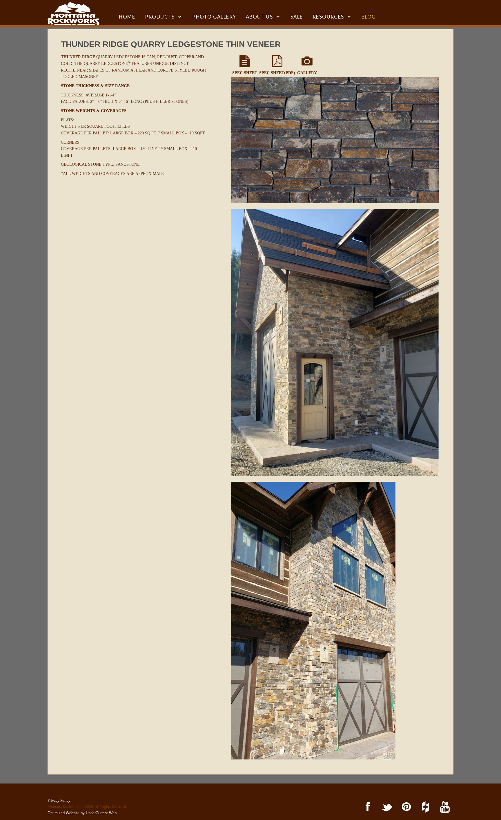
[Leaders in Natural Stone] (73, 13)
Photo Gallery (214, 17)
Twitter (386, 807)
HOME (127, 17)
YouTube (443, 807)
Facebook (366, 807)
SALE (297, 17)
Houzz (424, 807)
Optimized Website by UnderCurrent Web (82, 813)
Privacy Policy (59, 800)
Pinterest (405, 807)
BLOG (369, 17)
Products (160, 17)
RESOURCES (328, 17)
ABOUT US (259, 17)
